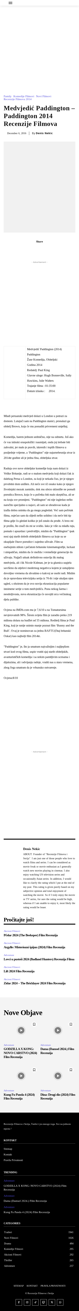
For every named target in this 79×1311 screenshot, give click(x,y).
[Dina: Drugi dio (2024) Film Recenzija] (57, 1075)
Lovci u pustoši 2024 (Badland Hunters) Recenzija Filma (39, 959)
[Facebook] (26, 249)
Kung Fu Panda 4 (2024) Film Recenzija (19, 1096)
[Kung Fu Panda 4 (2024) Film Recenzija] (21, 1075)
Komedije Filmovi (23, 96)
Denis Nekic (44, 133)
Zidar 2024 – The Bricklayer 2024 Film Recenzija (34, 983)
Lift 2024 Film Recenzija (19, 971)
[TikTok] (35, 1302)
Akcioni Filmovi (12, 931)
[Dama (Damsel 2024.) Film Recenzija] (57, 1030)
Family (8, 96)
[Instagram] (27, 1302)
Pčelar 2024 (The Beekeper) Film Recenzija (31, 935)
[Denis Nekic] (12, 878)
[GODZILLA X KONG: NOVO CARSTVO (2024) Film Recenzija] (21, 1030)
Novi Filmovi (43, 96)
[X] (35, 249)
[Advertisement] (39, 46)
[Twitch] (43, 1302)
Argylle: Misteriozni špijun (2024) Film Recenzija (34, 947)
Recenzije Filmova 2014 (18, 99)
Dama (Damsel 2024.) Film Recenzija (25, 1200)
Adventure (9, 955)
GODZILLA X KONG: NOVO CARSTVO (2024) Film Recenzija (20, 1053)
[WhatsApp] (52, 249)
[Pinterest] (43, 249)
